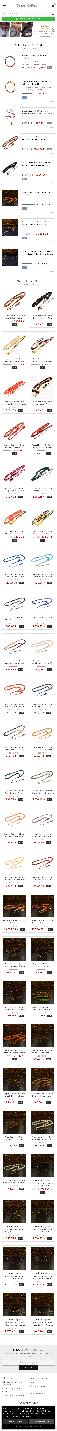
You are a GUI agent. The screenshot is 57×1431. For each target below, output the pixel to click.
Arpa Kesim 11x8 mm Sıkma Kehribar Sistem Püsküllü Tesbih (42, 705)
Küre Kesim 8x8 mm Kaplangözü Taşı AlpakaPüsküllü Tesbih (42, 403)
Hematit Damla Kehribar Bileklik (34, 56)
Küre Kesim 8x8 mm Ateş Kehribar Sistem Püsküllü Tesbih (14, 489)
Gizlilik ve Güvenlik (38, 1386)
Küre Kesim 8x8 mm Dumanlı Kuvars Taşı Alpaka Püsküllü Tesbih (36, 164)
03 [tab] (27, 34)
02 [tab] (24, 34)
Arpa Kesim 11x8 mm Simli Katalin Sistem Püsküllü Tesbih (14, 575)
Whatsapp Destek (30, 19)
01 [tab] (21, 34)
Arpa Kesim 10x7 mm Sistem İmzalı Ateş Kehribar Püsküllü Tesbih (14, 1138)
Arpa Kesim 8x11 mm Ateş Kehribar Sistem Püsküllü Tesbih (14, 1231)
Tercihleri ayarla (15, 1422)
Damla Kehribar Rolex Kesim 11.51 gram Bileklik (36, 82)
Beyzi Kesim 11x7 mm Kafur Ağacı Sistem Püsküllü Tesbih (37, 112)
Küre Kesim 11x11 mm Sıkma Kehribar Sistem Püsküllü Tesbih (14, 1051)
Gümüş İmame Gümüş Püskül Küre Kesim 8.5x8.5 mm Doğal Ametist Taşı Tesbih (37, 252)
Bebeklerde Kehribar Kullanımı (12, 1389)
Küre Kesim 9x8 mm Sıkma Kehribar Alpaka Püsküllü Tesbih (14, 1008)
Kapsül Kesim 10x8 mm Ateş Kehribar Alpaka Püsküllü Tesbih (42, 446)
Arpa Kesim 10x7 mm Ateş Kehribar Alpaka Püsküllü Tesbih (14, 619)
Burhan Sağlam (42, 1180)
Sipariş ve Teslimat (38, 1378)
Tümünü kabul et (41, 1422)
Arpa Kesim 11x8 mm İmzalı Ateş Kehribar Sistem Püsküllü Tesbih (42, 619)
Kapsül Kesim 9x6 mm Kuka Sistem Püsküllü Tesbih (36, 138)
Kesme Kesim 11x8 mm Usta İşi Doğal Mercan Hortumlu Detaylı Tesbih (37, 193)
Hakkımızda (7, 1378)
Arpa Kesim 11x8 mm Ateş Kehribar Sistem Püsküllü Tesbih (14, 748)
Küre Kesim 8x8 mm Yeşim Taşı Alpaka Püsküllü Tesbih (42, 489)
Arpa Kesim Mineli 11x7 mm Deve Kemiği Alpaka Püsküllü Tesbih (42, 1138)
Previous (4, 29)
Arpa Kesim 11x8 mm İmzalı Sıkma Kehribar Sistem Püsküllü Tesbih (14, 878)
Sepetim (33, 1390)
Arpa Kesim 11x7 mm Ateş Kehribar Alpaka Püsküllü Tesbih (14, 360)
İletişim (33, 1382)
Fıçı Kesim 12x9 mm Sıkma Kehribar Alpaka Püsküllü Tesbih (42, 965)
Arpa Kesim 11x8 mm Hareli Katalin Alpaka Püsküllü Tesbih (42, 575)
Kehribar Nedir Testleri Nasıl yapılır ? (13, 1383)
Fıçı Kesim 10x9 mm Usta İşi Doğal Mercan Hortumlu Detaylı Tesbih (14, 922)
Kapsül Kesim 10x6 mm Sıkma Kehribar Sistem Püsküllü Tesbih (14, 835)
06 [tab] (36, 34)
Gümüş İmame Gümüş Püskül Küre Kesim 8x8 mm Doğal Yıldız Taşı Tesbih (36, 223)
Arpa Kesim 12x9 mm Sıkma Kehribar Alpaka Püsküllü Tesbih (14, 403)
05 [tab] (33, 34)
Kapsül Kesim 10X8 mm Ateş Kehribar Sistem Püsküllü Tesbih (42, 1185)
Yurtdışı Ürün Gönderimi (13, 1395)
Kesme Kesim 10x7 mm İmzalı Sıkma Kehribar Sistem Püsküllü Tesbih (42, 1051)
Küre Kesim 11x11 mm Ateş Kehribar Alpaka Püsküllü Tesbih (14, 1324)
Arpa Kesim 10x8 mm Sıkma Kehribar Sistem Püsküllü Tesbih (42, 835)
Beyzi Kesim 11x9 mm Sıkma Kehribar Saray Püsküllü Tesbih (42, 1008)
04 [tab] (30, 34)
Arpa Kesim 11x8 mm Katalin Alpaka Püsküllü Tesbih (42, 662)
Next (53, 29)
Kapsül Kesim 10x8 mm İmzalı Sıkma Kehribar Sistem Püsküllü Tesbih (14, 1095)
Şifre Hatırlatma (37, 1394)
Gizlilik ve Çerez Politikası (29, 1427)
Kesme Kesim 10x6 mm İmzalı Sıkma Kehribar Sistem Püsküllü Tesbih (42, 792)
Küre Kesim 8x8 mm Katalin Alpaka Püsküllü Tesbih (14, 965)
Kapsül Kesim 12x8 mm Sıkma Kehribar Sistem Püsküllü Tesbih (14, 446)
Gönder (28, 1367)
